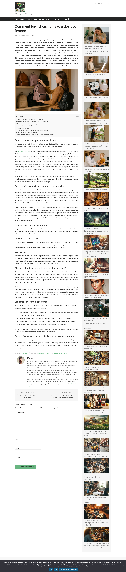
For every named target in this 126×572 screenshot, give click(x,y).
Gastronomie (51, 19)
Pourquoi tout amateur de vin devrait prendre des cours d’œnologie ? (94, 477)
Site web (18, 457)
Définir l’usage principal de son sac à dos (30, 119)
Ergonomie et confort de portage (27, 124)
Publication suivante (61, 395)
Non (56, 569)
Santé (67, 19)
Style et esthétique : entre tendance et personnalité (33, 130)
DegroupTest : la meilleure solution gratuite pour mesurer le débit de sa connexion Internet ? (96, 254)
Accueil (22, 19)
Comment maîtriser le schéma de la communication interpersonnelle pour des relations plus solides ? (96, 545)
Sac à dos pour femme (43, 353)
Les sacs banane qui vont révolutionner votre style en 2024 (95, 455)
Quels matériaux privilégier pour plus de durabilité (32, 122)
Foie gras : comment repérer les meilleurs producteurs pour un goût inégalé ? (96, 433)
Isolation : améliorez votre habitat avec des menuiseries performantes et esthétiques (96, 146)
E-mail (17, 448)
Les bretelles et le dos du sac (28, 126)
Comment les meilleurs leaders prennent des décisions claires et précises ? (95, 500)
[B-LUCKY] (17, 19)
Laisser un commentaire (61, 353)
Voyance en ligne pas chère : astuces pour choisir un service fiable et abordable (96, 522)
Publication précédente (29, 395)
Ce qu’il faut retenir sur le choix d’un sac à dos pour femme (35, 135)
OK (51, 569)
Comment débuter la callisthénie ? (96, 190)
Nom (17, 439)
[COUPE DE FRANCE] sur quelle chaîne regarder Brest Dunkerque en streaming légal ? (96, 231)
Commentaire (20, 412)
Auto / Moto (32, 19)
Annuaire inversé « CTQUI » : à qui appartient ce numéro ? (96, 275)
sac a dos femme (23, 151)
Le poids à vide (24, 128)
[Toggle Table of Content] (76, 116)
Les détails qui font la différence (27, 132)
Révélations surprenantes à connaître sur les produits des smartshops (94, 390)
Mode (60, 19)
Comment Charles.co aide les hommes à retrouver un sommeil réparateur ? (95, 326)
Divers (41, 19)
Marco (28, 35)
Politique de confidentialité (68, 569)
